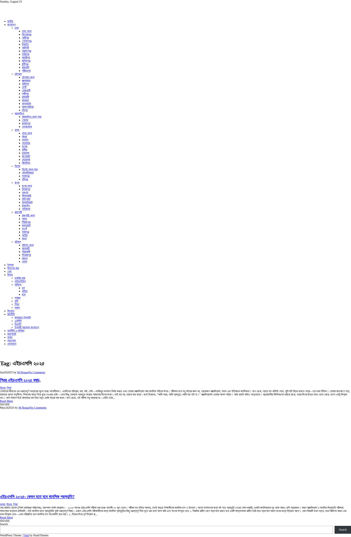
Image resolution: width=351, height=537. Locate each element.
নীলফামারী (26, 195)
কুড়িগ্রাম (26, 199)
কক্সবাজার (26, 80)
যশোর (24, 146)
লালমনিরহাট (27, 202)
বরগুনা (24, 258)
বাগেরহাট (26, 156)
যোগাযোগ (11, 343)
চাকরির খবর (20, 278)
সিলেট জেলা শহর (29, 169)
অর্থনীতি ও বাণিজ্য (15, 330)
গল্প (23, 287)
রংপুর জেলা (27, 185)
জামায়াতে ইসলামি (23, 317)
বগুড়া (24, 238)
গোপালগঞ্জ (26, 41)
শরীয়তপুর (26, 70)
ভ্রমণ (17, 307)
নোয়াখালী (26, 90)
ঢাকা (17, 27)
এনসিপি (18, 320)
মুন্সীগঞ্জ (25, 64)
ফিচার (10, 274)
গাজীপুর (25, 37)
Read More (6, 401)
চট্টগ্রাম (18, 74)
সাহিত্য (18, 284)
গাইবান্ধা (26, 208)
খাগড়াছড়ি (26, 103)
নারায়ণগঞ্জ (26, 50)
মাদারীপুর (26, 57)
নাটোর (24, 235)
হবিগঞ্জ (25, 179)
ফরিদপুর (25, 54)
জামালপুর (26, 123)
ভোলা (24, 261)
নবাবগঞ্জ (25, 231)
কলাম (9, 337)
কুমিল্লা (25, 83)
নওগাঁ (24, 228)
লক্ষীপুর (25, 93)
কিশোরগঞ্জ (26, 34)
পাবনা (24, 218)
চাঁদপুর (25, 110)
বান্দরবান (25, 100)
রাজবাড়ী (25, 67)
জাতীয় (10, 21)
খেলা (9, 271)
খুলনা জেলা (27, 133)
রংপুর (17, 182)
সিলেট (17, 166)
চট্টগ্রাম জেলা (28, 77)
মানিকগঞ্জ (26, 60)
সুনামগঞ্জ (26, 176)
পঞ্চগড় (25, 192)
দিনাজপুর (26, 189)
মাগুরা (24, 136)
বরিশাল (18, 241)
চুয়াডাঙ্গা (25, 152)
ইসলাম (10, 264)
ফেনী (24, 87)
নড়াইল (25, 139)
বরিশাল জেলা (28, 245)
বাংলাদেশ (11, 24)
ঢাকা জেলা (26, 31)
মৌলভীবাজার (28, 172)
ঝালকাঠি (25, 248)
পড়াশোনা (11, 340)
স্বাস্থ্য (17, 297)
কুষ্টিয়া (24, 149)
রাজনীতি (11, 314)
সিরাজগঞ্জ (26, 222)
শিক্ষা (17, 304)
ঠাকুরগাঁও (26, 205)
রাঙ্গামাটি (25, 97)
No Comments (36, 372)
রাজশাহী (18, 212)
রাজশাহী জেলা (28, 215)
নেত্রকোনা (27, 126)
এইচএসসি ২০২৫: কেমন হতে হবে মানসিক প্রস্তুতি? (37, 496)
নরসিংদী (25, 47)
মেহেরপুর (26, 143)
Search (4, 524)
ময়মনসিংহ (19, 113)
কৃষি (16, 301)
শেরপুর (25, 120)
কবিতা (24, 291)
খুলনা (17, 129)
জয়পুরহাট (26, 225)
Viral (26, 535)
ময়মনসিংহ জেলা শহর (31, 116)
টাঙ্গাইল (25, 44)
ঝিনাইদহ (26, 162)
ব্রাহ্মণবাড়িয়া (28, 106)
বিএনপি (18, 324)
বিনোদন (10, 310)
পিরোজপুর (26, 255)
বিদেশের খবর (13, 268)
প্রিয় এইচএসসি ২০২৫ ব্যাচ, (20, 380)
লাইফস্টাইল (20, 281)
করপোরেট (11, 334)
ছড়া (24, 294)
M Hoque (22, 372)
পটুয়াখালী (26, 251)
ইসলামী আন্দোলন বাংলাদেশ (27, 327)
